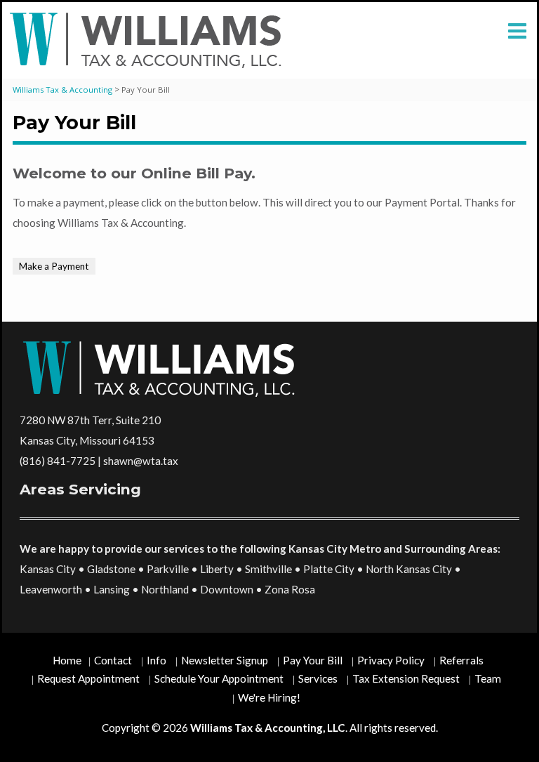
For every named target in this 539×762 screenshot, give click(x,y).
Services (318, 678)
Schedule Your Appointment (219, 678)
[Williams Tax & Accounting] (148, 40)
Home (67, 660)
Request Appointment (88, 678)
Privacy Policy (391, 660)
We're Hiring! (269, 697)
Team (487, 678)
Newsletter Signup (224, 660)
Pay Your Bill (312, 660)
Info (156, 660)
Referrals (461, 660)
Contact (113, 660)
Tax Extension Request (406, 678)
